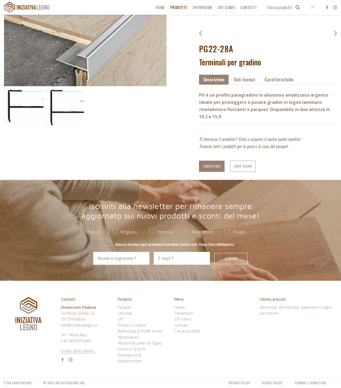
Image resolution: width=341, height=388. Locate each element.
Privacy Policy (206, 244)
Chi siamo (226, 7)
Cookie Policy (272, 383)
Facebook (327, 7)
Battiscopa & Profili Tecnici (140, 331)
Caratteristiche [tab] (279, 79)
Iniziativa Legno (27, 7)
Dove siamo (242, 166)
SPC (121, 319)
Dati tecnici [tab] (244, 79)
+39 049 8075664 (76, 340)
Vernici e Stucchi (131, 348)
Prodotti (178, 7)
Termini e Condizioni (310, 383)
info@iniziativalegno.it (79, 325)
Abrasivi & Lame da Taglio (140, 343)
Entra (312, 7)
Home (160, 7)
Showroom (202, 7)
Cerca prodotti (279, 7)
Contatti (248, 7)
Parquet (124, 307)
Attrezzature (128, 337)
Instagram (335, 7)
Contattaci (211, 166)
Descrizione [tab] (213, 79)
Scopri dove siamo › (78, 350)
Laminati (125, 313)
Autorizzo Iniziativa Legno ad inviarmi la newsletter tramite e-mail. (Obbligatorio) (174, 244)
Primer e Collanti (132, 325)
